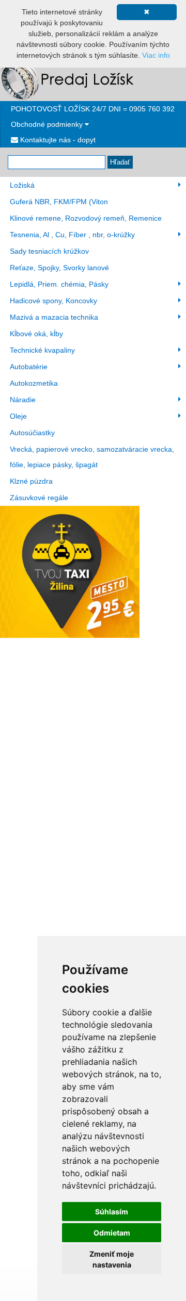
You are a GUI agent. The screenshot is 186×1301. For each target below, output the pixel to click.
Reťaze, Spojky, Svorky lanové (59, 268)
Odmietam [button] (112, 1232)
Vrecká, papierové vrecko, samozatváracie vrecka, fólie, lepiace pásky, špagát (92, 457)
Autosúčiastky (32, 433)
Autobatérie (29, 367)
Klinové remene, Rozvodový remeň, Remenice (86, 218)
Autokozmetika (34, 383)
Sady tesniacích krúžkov (49, 251)
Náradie (23, 400)
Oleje (18, 416)
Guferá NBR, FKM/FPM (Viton (59, 201)
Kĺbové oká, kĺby (36, 334)
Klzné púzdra (31, 481)
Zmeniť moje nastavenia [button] (111, 1259)
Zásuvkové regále (39, 497)
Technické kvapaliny (42, 350)
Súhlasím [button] (111, 1211)
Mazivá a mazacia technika (54, 317)
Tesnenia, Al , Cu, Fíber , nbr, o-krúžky (72, 234)
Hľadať (120, 162)
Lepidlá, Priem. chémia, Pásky (59, 284)
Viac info (156, 55)
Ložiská (22, 185)
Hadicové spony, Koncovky (53, 301)
